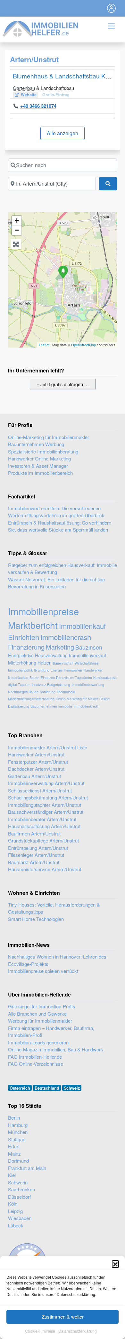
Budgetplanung (58, 684)
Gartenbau (24, 88)
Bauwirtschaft (63, 663)
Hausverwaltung (51, 655)
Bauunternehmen (43, 706)
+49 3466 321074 (38, 105)
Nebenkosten (18, 677)
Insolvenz (39, 684)
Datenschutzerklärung (77, 1331)
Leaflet (44, 344)
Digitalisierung (18, 706)
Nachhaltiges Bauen (23, 691)
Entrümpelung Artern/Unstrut (38, 847)
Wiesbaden (19, 1218)
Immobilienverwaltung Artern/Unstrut (46, 783)
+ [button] (17, 220)
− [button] (17, 230)
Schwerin (18, 1182)
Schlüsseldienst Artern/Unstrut (40, 790)
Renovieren (65, 677)
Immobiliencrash (65, 637)
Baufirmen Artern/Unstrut (34, 833)
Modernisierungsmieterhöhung (31, 698)
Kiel (12, 1175)
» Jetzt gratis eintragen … (63, 384)
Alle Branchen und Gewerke (37, 1013)
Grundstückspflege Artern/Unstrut (43, 840)
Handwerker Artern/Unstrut (36, 754)
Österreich (20, 1088)
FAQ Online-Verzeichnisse (35, 1063)
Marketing (60, 646)
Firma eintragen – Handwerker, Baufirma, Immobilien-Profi (51, 1032)
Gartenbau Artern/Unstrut (34, 776)
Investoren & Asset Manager (38, 465)
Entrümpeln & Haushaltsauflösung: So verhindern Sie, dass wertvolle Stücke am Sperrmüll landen (59, 526)
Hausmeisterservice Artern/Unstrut (44, 869)
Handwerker (93, 670)
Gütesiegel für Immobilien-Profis (41, 1006)
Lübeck (15, 1225)
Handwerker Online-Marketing (39, 458)
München (18, 1132)
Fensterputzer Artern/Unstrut (38, 761)
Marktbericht (33, 625)
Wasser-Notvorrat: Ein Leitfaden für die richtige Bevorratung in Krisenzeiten (56, 583)
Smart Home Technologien (36, 919)
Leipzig (15, 1211)
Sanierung (47, 691)
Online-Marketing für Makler (77, 698)
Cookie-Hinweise (40, 1331)
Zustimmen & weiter (63, 1316)
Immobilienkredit (86, 706)
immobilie (65, 706)
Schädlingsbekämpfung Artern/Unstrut (48, 797)
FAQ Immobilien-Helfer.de (35, 1056)
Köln (12, 1203)
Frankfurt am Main (27, 1168)
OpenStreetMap (83, 344)
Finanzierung (26, 646)
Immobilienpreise (43, 611)
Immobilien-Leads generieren (38, 1042)
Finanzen (48, 677)
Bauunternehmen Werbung (36, 444)
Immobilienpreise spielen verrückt (43, 970)
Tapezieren (83, 677)
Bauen (34, 677)
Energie (57, 670)
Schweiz (72, 1088)
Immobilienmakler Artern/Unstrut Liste (47, 747)
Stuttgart (17, 1139)
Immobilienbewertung (87, 684)
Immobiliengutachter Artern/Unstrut (44, 804)
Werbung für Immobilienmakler (40, 1020)
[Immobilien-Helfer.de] (40, 28)
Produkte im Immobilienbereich (40, 472)
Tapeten (24, 684)
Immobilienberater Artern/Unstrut (42, 819)
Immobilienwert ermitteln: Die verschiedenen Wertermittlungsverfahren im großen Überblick (56, 512)
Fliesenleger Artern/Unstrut (36, 854)
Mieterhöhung (22, 662)
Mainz (14, 1153)
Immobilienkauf (82, 626)
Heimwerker (73, 670)
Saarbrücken (21, 1189)
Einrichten (23, 637)
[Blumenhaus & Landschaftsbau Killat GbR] (63, 272)
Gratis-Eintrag (56, 95)
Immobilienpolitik (20, 670)
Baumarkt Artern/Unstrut (33, 862)
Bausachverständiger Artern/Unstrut (45, 811)
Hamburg (18, 1125)
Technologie (66, 691)
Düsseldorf (19, 1196)
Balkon (104, 698)
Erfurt (14, 1146)
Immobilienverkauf (87, 655)
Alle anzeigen (62, 133)
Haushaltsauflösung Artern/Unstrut (44, 826)
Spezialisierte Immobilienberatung (43, 451)
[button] (115, 1264)
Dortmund (18, 1160)
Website (29, 95)
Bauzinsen (88, 647)
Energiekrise (21, 655)
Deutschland (47, 1088)
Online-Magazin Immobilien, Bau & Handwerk (55, 1049)
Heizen (45, 662)
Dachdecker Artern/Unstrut (36, 768)
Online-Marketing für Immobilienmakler (48, 437)
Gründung (41, 670)
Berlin (14, 1117)
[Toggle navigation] (111, 8)
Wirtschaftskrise (86, 663)
